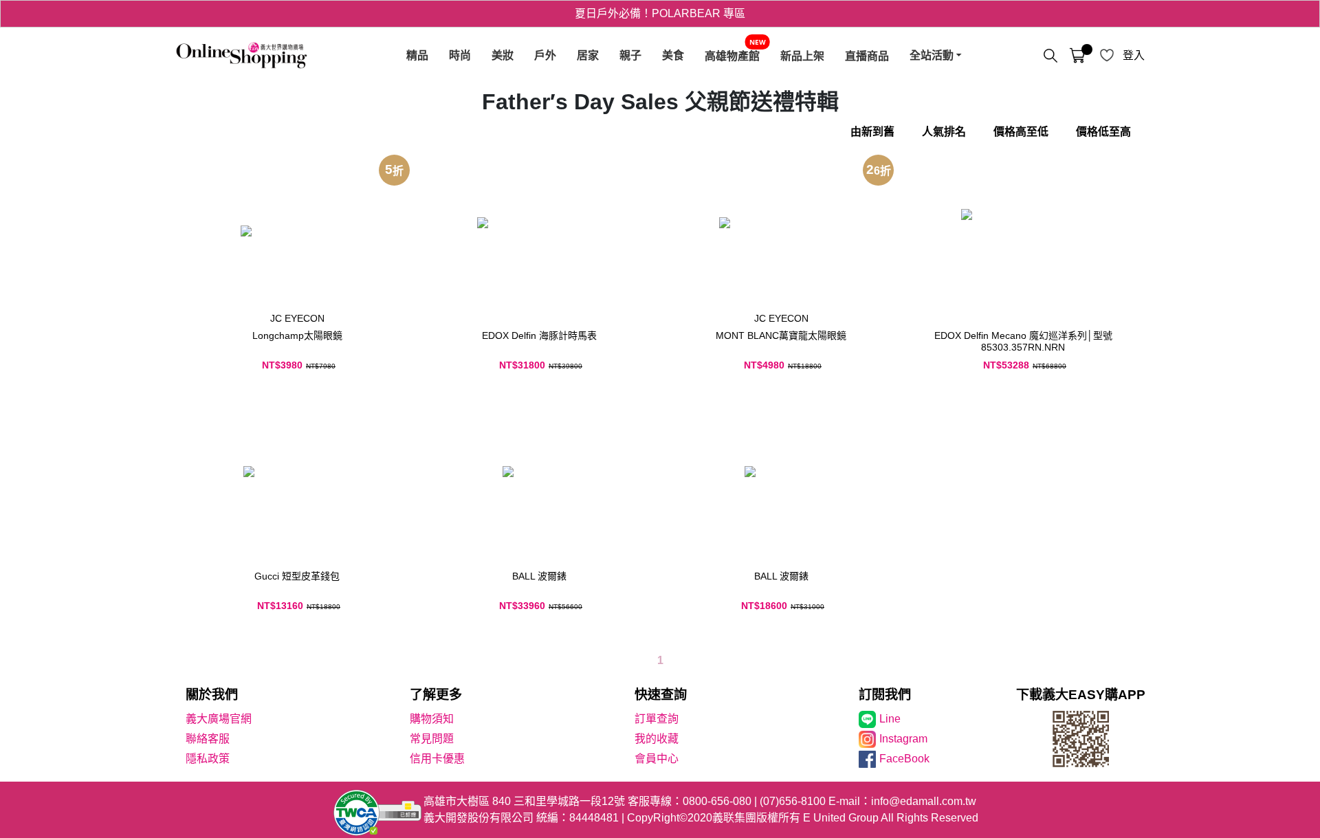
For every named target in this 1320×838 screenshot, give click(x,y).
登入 (1134, 55)
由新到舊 (872, 131)
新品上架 (802, 55)
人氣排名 (944, 131)
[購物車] (1077, 55)
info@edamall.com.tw (923, 801)
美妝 (503, 55)
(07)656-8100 (793, 801)
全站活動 (932, 55)
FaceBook (904, 758)
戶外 (545, 55)
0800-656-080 (717, 801)
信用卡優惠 (437, 758)
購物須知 (432, 719)
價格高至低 (1020, 131)
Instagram (903, 739)
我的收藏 (657, 739)
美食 (673, 55)
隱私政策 (208, 758)
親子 (630, 55)
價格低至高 (1103, 131)
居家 (588, 55)
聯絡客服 (208, 739)
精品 (417, 55)
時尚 (460, 55)
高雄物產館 (732, 55)
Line (890, 719)
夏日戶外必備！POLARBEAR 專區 (660, 13)
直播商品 (867, 55)
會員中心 (657, 758)
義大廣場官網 (219, 719)
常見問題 (432, 739)
